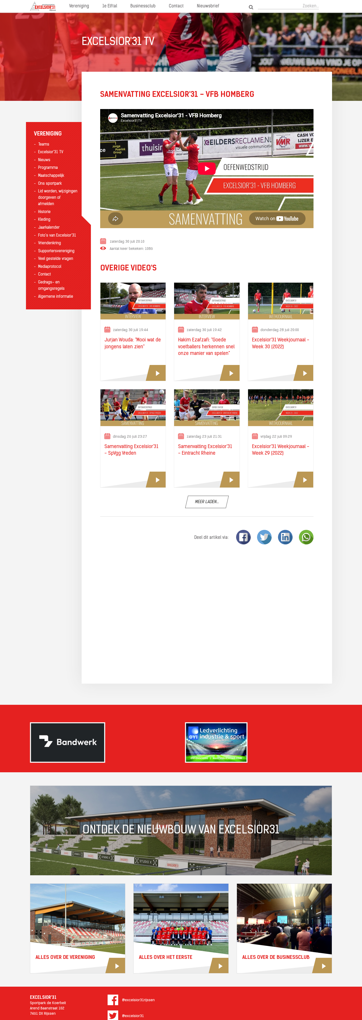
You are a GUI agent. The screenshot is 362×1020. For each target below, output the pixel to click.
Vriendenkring (49, 243)
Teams (43, 145)
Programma (48, 168)
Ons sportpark (50, 184)
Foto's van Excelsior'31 (57, 236)
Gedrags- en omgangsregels (51, 286)
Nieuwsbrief (208, 6)
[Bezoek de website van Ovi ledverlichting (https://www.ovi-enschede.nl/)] (258, 742)
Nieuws (44, 160)
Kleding (44, 220)
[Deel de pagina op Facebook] (243, 537)
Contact (176, 6)
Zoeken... (311, 6)
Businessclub (143, 6)
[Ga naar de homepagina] (43, 6)
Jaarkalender (49, 228)
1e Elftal (109, 6)
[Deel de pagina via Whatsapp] (306, 537)
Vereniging (79, 6)
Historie (44, 212)
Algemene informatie (55, 297)
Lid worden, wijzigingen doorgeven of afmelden (57, 197)
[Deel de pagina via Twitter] (264, 537)
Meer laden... (207, 502)
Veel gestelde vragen (55, 259)
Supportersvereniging (56, 251)
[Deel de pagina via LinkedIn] (285, 537)
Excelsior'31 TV (50, 152)
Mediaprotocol (49, 267)
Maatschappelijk (51, 176)
